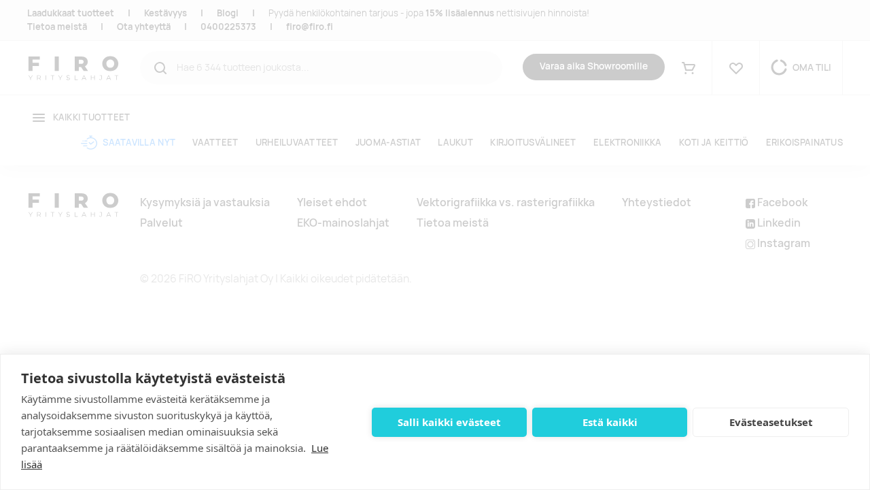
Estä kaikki (610, 422)
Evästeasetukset (771, 422)
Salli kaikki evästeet (449, 422)
